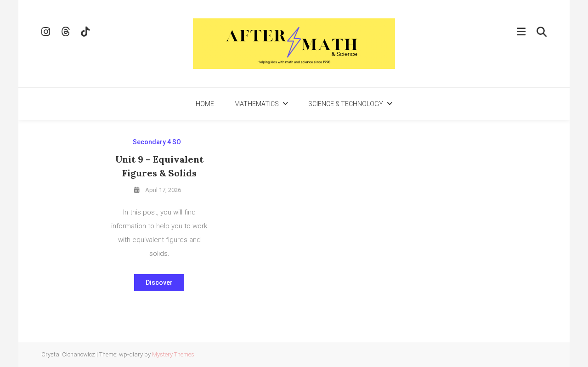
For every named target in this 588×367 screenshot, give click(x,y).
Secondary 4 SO (157, 142)
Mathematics (256, 103)
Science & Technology (345, 103)
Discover (159, 282)
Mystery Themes (173, 354)
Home (205, 103)
